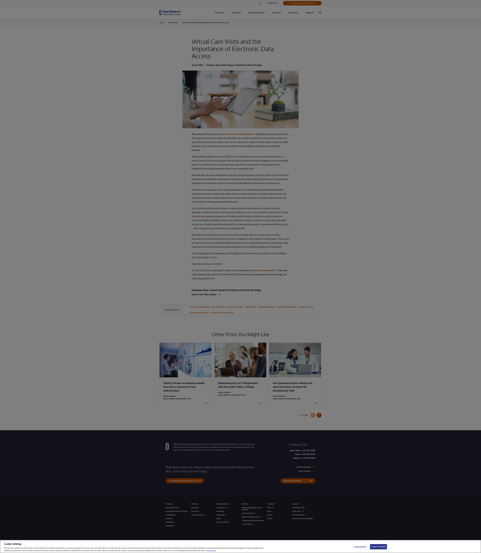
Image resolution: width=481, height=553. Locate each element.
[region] (240, 546)
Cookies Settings (360, 547)
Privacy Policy (211, 550)
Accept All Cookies (378, 547)
